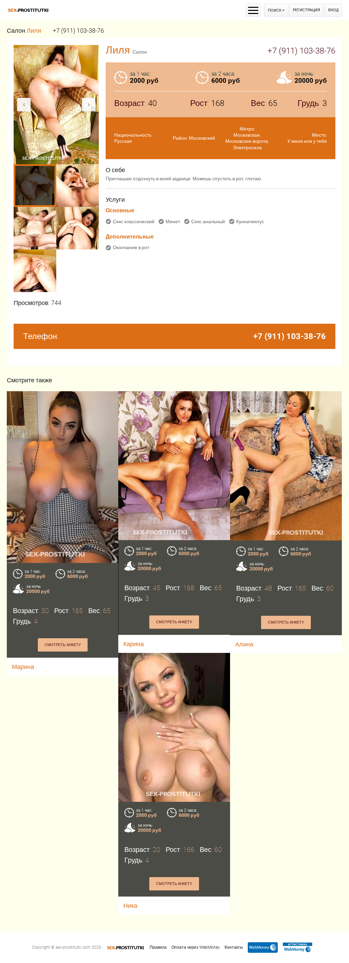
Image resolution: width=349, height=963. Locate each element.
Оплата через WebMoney (195, 947)
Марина (23, 666)
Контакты (234, 947)
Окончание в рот (131, 247)
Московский (202, 138)
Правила (158, 947)
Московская (246, 135)
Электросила (247, 147)
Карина (133, 643)
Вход (333, 10)
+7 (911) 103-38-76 (78, 30)
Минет (173, 221)
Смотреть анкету (63, 645)
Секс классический (133, 221)
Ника (130, 905)
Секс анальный (208, 221)
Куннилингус (250, 221)
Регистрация (306, 10)
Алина (244, 644)
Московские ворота (246, 141)
